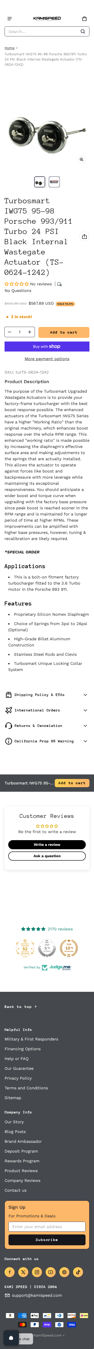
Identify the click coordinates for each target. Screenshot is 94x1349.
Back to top (18, 1007)
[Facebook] (10, 1272)
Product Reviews (21, 1170)
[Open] (11, 1338)
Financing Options (23, 1048)
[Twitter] (23, 1272)
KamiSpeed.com (48, 1335)
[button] (47, 31)
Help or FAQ (17, 1058)
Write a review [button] (47, 844)
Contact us (15, 1190)
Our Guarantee (19, 1068)
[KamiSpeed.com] (47, 18)
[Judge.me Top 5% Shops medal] (47, 948)
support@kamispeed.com (37, 1295)
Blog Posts (15, 1131)
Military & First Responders (31, 1039)
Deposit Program (21, 1151)
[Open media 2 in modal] (47, 125)
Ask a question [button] (47, 856)
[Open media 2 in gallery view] (54, 181)
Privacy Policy (18, 1078)
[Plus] (30, 332)
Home (10, 48)
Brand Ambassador (23, 1141)
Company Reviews (22, 1180)
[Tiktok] (78, 1272)
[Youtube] (51, 1272)
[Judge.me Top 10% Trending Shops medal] (69, 948)
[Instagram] (37, 1272)
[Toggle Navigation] (10, 19)
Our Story (14, 1121)
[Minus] (10, 332)
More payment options (47, 358)
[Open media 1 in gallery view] (39, 181)
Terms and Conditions (26, 1087)
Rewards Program (22, 1160)
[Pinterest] (64, 1272)
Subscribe (47, 1240)
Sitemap (13, 1097)
